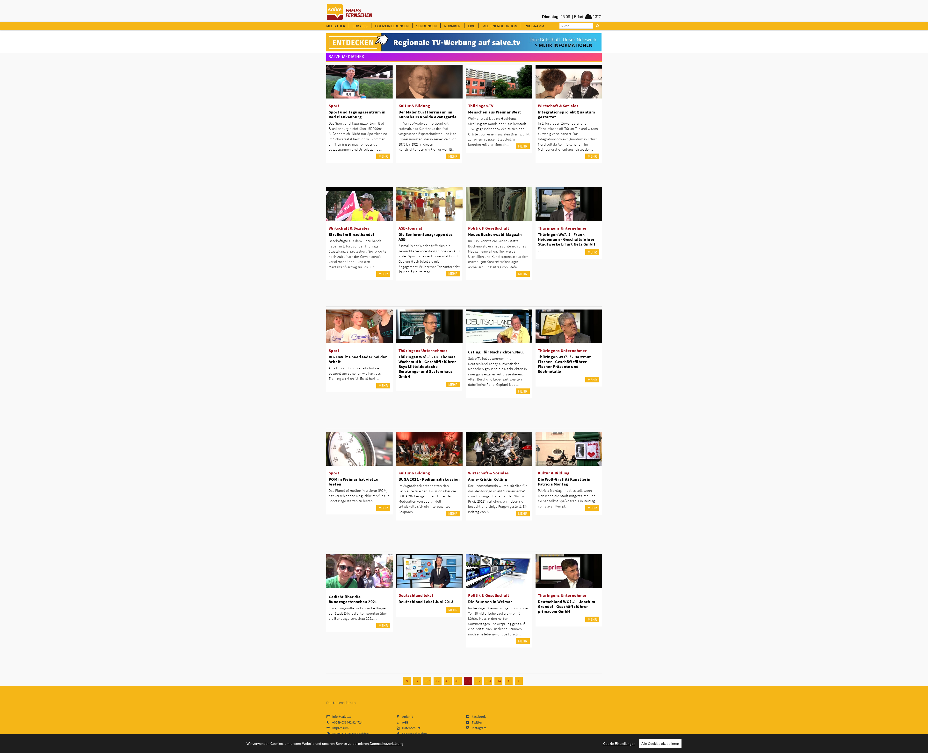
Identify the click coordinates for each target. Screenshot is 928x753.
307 (427, 681)
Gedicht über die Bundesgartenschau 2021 (353, 599)
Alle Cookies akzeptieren (660, 744)
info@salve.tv (342, 716)
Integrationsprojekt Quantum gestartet (566, 114)
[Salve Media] (464, 42)
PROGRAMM (534, 25)
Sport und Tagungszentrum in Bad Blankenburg (357, 114)
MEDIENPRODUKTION (499, 25)
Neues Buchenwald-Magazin (495, 234)
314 (498, 681)
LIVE (471, 25)
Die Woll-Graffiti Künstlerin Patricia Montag (564, 482)
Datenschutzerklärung (386, 744)
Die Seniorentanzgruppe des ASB (426, 237)
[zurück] (417, 681)
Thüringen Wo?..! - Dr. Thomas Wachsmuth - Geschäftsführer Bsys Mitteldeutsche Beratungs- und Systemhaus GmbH (427, 366)
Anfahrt (407, 716)
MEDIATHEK (335, 25)
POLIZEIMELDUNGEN (392, 25)
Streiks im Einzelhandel (351, 234)
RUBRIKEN (452, 25)
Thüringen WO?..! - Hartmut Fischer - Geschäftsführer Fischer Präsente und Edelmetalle (564, 364)
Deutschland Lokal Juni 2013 (426, 601)
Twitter (477, 722)
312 (478, 681)
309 (447, 681)
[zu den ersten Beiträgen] (407, 681)
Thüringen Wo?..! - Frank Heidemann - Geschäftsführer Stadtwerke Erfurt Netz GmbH (566, 239)
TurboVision (360, 734)
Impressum (340, 728)
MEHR (383, 156)
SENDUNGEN (426, 25)
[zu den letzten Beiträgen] (519, 681)
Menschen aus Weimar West (494, 112)
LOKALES (360, 25)
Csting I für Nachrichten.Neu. (496, 352)
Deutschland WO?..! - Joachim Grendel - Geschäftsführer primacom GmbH (566, 606)
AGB (405, 722)
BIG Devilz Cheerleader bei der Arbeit (358, 359)
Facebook (479, 716)
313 (488, 681)
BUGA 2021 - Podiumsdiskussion (429, 479)
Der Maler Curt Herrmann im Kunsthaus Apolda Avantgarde (428, 114)
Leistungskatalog (414, 734)
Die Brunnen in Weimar (490, 601)
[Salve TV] (349, 10)
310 (457, 681)
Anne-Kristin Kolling (487, 479)
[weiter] (509, 681)
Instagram (479, 728)
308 (437, 681)
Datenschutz (411, 728)
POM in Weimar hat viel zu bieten (353, 482)
